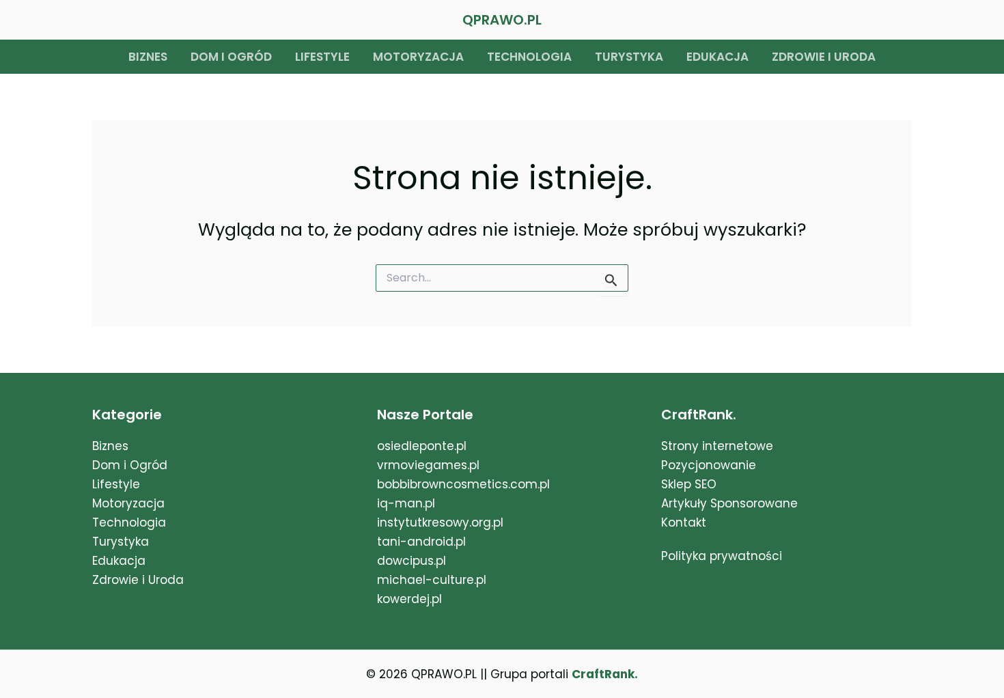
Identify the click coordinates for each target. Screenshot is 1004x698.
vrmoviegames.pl (428, 465)
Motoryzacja (418, 56)
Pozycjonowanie (708, 465)
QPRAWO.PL (502, 19)
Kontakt (683, 522)
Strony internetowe (717, 446)
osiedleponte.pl (421, 446)
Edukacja (717, 56)
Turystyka (629, 56)
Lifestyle (322, 56)
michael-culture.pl (431, 580)
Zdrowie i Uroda (138, 580)
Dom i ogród (231, 56)
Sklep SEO (688, 484)
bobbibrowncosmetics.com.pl (463, 484)
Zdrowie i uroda (824, 56)
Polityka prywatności (721, 556)
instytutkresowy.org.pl (440, 522)
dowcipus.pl (411, 561)
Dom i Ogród (129, 465)
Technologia (529, 56)
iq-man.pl (406, 503)
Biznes (147, 56)
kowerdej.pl (409, 599)
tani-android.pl (421, 541)
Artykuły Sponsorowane (729, 503)
